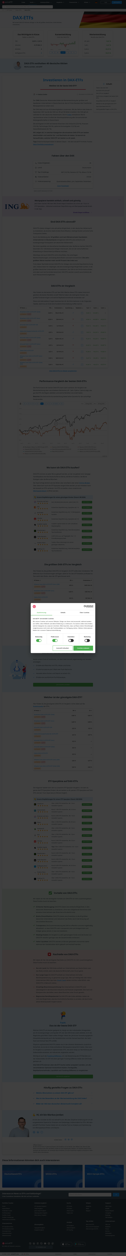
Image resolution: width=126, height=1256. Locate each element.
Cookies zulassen (83, 648)
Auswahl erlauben (62, 648)
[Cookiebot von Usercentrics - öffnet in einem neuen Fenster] (85, 606)
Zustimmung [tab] (41, 612)
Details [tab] (63, 612)
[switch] (55, 640)
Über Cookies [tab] (84, 612)
